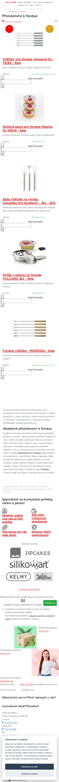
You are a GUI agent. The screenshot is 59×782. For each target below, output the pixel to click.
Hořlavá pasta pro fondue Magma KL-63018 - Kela (27, 128)
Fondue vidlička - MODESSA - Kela (28, 351)
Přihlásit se (50, 603)
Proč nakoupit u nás (41, 697)
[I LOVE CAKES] (37, 553)
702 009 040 (10, 722)
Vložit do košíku (35, 78)
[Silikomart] (30, 564)
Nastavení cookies (29, 774)
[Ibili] (15, 553)
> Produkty (16, 9)
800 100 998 (26, 684)
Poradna (32, 706)
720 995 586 (10, 729)
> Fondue (39, 9)
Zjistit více (44, 631)
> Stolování (28, 9)
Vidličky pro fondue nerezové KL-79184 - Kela (28, 61)
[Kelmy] (18, 576)
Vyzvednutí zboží (13, 706)
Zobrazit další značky (29, 589)
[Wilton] (43, 576)
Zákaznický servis (14, 697)
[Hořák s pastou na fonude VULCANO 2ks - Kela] (29, 252)
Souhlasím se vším (29, 767)
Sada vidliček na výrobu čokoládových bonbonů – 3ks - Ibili (29, 201)
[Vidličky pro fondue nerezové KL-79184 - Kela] (29, 39)
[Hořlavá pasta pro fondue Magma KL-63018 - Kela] (29, 106)
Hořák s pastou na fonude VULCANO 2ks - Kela (22, 276)
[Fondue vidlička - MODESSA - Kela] (29, 328)
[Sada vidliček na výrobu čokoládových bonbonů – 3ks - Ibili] (29, 176)
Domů (6, 9)
